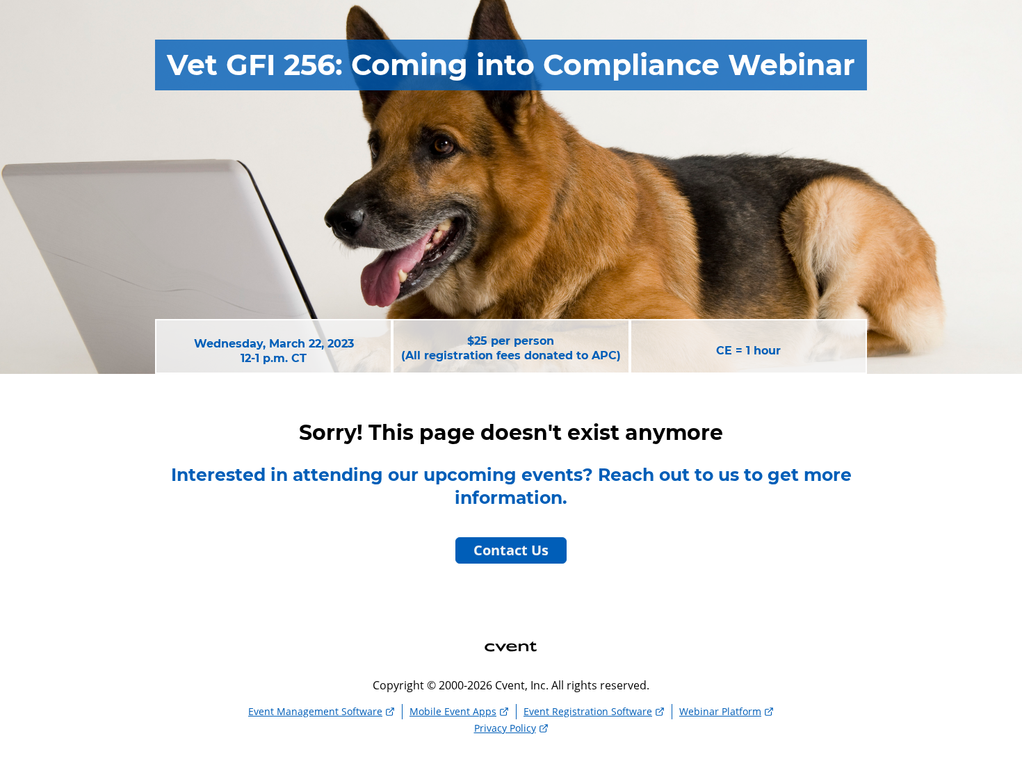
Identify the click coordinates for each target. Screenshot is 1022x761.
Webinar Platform (720, 711)
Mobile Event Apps (452, 711)
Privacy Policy (505, 728)
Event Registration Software (588, 711)
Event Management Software (315, 711)
